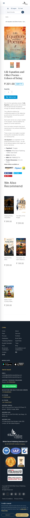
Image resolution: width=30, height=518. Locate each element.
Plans (3, 333)
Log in (13, 8)
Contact (4, 352)
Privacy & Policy (18, 498)
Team (16, 343)
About (17, 331)
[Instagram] (11, 494)
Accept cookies (22, 515)
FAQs (3, 345)
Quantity (6, 89)
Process (4, 336)
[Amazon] (23, 494)
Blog (16, 345)
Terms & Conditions (7, 498)
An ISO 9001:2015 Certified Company (15, 444)
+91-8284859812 (6, 392)
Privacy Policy (4, 510)
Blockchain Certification (5, 349)
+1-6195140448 (6, 397)
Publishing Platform (7, 340)
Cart (20, 8)
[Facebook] (3, 494)
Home (7, 17)
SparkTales (18, 340)
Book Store (18, 338)
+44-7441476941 (7, 402)
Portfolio (17, 336)
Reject (8, 515)
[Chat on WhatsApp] (15, 386)
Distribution (5, 338)
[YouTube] (19, 494)
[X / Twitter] (7, 494)
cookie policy (23, 509)
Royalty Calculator (7, 343)
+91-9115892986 (10, 382)
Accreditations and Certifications (20, 349)
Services (17, 333)
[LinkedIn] (15, 494)
